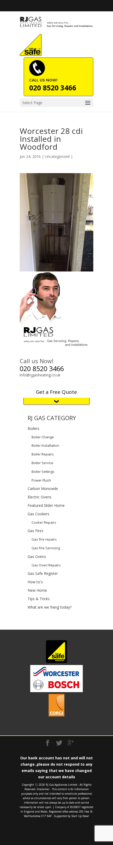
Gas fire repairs (44, 539)
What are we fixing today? (49, 607)
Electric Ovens (40, 496)
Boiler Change (43, 437)
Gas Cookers (38, 513)
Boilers (33, 428)
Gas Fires (35, 530)
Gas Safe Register (43, 573)
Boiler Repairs (43, 454)
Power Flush (41, 480)
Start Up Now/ (80, 816)
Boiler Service (42, 462)
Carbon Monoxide (43, 488)
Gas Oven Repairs (46, 565)
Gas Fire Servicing (46, 548)
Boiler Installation (45, 445)
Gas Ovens (37, 556)
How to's (35, 581)
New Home (37, 590)
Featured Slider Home (46, 505)
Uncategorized (57, 156)
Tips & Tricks (39, 598)
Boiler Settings (43, 471)
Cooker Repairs (44, 522)
